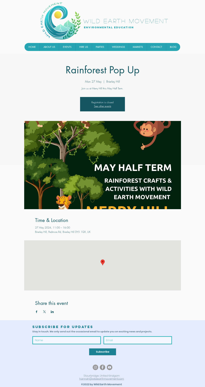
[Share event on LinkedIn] (52, 311)
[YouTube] (109, 367)
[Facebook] (102, 367)
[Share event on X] (44, 311)
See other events (102, 106)
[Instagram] (95, 367)
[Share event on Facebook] (36, 311)
